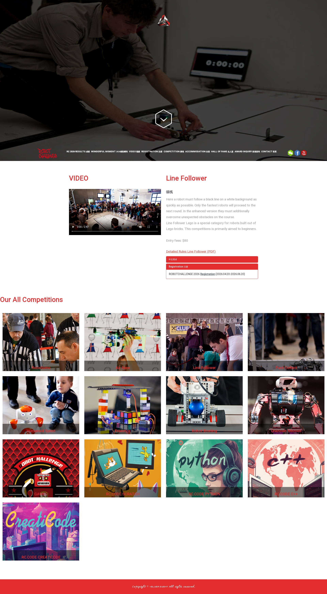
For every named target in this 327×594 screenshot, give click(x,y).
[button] (212, 259)
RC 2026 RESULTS (78, 151)
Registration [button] (178, 266)
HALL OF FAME (222, 151)
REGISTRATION (151, 151)
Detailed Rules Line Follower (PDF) (191, 251)
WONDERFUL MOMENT (109, 151)
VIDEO (134, 151)
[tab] (212, 259)
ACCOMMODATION (197, 151)
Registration (207, 274)
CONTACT (269, 151)
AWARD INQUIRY (247, 151)
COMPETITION (174, 151)
